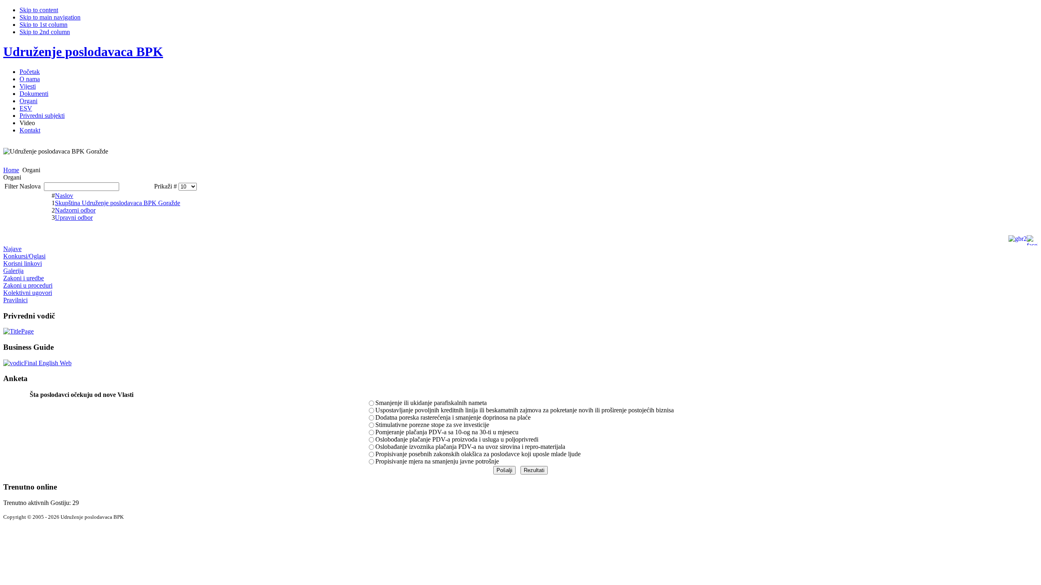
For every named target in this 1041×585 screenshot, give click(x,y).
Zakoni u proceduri (27, 285)
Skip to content (39, 9)
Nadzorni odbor (75, 210)
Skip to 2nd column (45, 31)
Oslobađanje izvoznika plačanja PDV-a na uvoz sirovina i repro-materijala (470, 446)
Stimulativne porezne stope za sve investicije (432, 424)
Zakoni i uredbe (23, 278)
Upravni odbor (74, 217)
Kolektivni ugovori (27, 292)
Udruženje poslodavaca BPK (83, 51)
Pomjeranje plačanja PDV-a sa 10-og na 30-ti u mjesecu (446, 432)
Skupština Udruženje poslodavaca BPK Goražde (117, 202)
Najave (12, 248)
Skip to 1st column (44, 24)
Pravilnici (15, 300)
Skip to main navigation (50, 17)
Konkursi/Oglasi (24, 256)
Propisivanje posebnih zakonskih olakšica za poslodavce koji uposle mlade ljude (478, 454)
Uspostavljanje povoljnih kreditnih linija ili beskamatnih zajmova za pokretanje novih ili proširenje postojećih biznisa (524, 410)
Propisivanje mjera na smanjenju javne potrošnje (437, 461)
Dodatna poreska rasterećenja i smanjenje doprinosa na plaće (453, 417)
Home (11, 170)
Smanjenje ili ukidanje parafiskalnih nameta (431, 402)
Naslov (64, 195)
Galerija (13, 270)
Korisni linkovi (22, 263)
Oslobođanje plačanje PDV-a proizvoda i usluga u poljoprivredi (456, 439)
